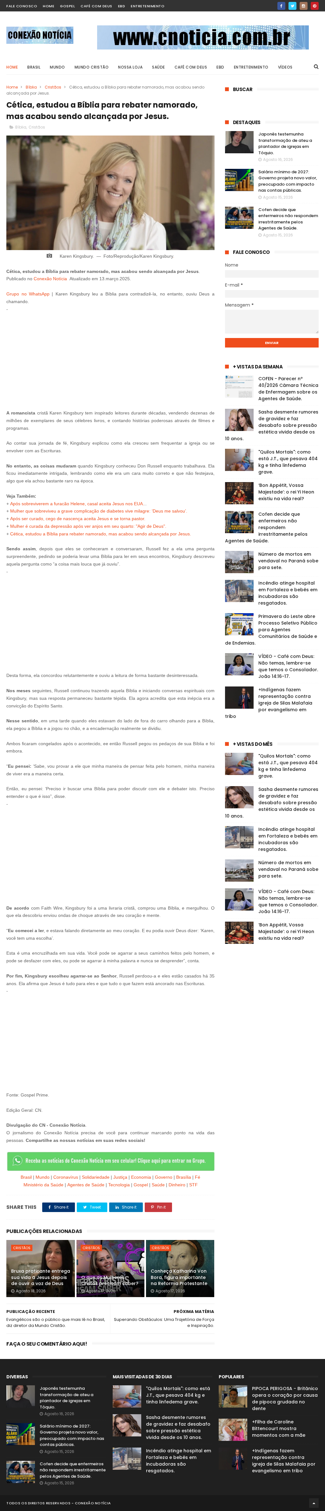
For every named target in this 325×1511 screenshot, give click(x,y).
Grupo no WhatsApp (28, 293)
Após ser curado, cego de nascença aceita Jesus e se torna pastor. (77, 518)
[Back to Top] (314, 1503)
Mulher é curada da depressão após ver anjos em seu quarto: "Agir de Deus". (88, 526)
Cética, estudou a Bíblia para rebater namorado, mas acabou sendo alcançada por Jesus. (100, 533)
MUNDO (57, 67)
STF (193, 1184)
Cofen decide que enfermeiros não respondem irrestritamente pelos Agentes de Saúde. (288, 219)
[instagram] (304, 6)
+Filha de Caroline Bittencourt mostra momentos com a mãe (278, 1428)
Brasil (26, 1177)
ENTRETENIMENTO (251, 67)
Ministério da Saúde (43, 1184)
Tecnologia (119, 1184)
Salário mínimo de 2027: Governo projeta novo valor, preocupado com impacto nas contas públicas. (287, 181)
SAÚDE (158, 67)
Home (12, 67)
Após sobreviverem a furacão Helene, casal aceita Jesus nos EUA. (77, 503)
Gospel (67, 6)
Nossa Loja (130, 67)
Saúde (158, 1184)
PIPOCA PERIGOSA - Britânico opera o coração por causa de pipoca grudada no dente (285, 1398)
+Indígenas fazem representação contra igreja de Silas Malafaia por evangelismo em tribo (268, 702)
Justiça (120, 1177)
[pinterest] (315, 6)
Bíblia (31, 87)
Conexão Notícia (50, 278)
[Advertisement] (111, 357)
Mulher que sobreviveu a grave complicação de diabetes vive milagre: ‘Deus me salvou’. (98, 511)
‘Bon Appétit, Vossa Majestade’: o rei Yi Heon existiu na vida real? (286, 492)
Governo (163, 1177)
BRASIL (33, 67)
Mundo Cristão (92, 67)
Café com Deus (96, 6)
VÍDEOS (285, 67)
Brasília (183, 1177)
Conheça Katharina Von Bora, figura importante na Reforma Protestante (179, 1277)
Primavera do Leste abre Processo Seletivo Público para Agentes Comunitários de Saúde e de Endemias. (271, 629)
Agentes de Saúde (85, 1184)
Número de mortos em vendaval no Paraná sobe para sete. (288, 561)
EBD (121, 6)
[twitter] (292, 6)
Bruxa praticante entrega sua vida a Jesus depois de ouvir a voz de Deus (40, 1277)
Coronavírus (65, 1177)
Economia (141, 1177)
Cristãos (53, 87)
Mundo (43, 1177)
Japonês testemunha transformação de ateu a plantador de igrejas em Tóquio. (285, 143)
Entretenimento (147, 6)
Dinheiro (177, 1184)
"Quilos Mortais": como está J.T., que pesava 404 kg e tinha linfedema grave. (288, 462)
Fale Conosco (21, 6)
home (48, 6)
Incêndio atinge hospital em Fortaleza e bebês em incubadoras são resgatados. (287, 593)
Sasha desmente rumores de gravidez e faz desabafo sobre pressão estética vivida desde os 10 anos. (271, 425)
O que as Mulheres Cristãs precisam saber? (109, 1280)
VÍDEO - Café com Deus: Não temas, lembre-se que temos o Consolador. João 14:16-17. (288, 666)
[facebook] (281, 6)
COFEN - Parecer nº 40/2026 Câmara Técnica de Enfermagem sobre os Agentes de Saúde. (288, 388)
